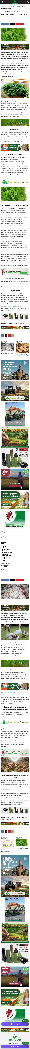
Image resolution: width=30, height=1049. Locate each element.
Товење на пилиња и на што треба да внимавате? (22, 355)
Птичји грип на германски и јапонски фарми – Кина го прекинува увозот (7, 353)
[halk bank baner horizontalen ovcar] (15, 47)
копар (15, 323)
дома (2, 6)
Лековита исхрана (11, 308)
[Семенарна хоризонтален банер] (15, 122)
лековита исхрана (21, 323)
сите (5, 6)
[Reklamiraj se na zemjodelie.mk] (15, 147)
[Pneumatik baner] (15, 182)
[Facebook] (2, 335)
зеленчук (11, 323)
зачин (6, 323)
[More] (25, 24)
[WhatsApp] (12, 335)
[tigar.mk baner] (15, 316)
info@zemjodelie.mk (17, 1043)
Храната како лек (7, 8)
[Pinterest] (9, 335)
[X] (6, 335)
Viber (10, 310)
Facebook (5, 310)
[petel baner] (15, 271)
